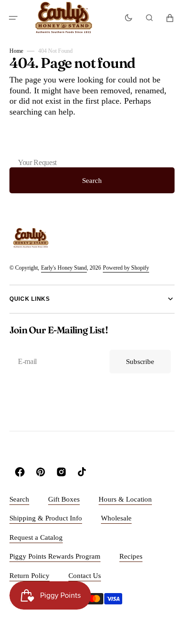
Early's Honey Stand (64, 267)
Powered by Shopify (126, 267)
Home (16, 51)
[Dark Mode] (128, 18)
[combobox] (92, 147)
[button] (13, 18)
